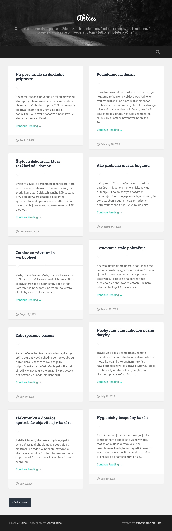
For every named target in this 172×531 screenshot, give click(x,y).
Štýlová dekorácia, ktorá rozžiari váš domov (38, 163)
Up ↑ (160, 523)
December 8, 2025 (29, 231)
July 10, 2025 (27, 396)
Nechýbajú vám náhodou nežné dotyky (125, 332)
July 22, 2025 (108, 396)
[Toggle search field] (157, 52)
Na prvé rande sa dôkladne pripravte (40, 76)
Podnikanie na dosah (116, 74)
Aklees (86, 18)
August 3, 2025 (28, 314)
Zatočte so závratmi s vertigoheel (35, 255)
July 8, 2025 (26, 483)
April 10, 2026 (27, 140)
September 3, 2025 (111, 226)
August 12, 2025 (109, 309)
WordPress (54, 523)
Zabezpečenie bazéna (35, 335)
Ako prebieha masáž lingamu (123, 165)
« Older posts (19, 502)
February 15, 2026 (110, 144)
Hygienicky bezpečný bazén (122, 417)
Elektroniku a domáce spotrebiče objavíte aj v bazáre (43, 420)
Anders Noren (145, 523)
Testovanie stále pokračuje (121, 247)
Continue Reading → (28, 126)
